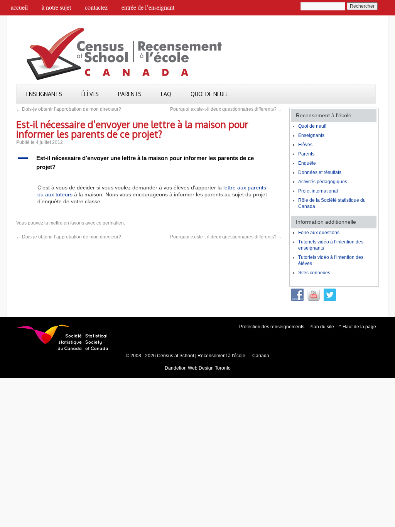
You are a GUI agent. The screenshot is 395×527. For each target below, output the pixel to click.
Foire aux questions (318, 232)
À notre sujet (56, 7)
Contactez (96, 7)
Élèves (90, 94)
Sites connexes (314, 272)
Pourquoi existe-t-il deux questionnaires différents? (226, 109)
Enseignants (44, 94)
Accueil (19, 7)
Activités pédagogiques (322, 181)
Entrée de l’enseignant (148, 7)
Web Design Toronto (209, 368)
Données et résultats (319, 172)
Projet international (318, 191)
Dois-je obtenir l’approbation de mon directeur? (68, 109)
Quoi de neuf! (209, 94)
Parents (130, 94)
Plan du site (321, 326)
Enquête (307, 163)
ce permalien (110, 223)
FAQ (166, 94)
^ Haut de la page (357, 326)
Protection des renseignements (271, 326)
